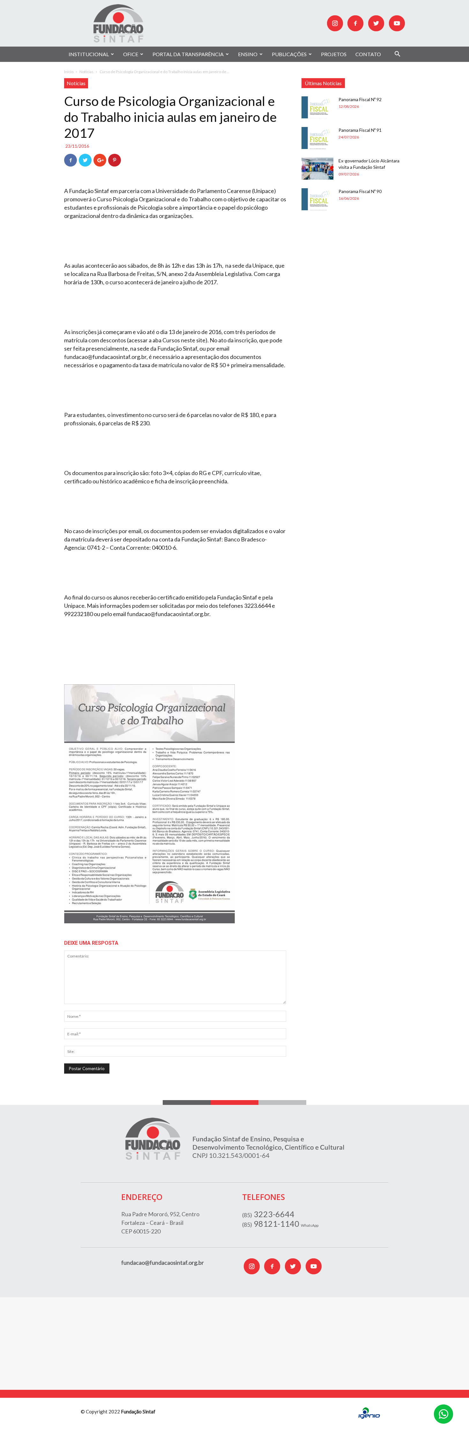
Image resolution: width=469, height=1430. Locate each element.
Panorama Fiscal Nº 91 (360, 130)
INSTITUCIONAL (89, 54)
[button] (397, 55)
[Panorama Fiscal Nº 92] (317, 107)
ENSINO (247, 54)
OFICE (130, 54)
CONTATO (368, 54)
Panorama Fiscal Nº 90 (360, 191)
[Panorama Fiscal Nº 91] (317, 138)
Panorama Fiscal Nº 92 (360, 99)
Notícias (86, 71)
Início (68, 71)
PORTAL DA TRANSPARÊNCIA (188, 54)
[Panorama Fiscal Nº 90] (317, 199)
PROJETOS (333, 54)
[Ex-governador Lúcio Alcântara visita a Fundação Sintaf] (317, 169)
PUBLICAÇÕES (289, 54)
